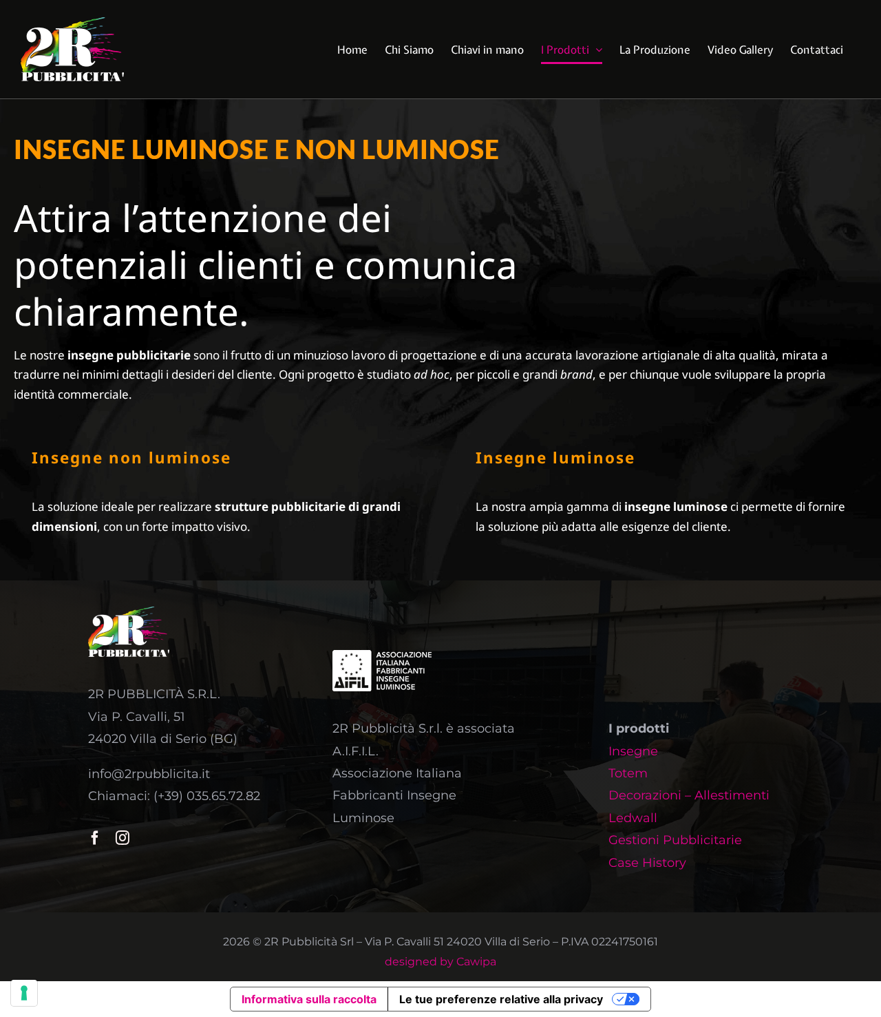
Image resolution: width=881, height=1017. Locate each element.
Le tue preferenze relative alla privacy (501, 999)
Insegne (633, 751)
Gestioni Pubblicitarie (675, 840)
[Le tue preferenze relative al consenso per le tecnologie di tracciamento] (24, 993)
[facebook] (95, 838)
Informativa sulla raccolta (309, 999)
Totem (628, 773)
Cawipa (476, 961)
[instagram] (122, 838)
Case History (647, 862)
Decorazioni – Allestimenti (688, 795)
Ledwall (632, 818)
